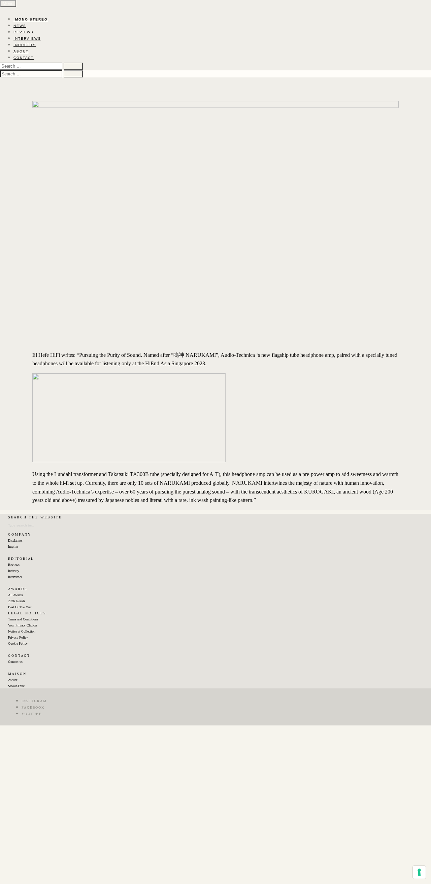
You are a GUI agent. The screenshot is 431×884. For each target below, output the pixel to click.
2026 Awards (16, 601)
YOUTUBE (32, 714)
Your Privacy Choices (22, 625)
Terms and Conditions (23, 619)
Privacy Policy (18, 637)
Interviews (15, 577)
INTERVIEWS (27, 38)
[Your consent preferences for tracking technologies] (419, 872)
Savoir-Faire (16, 686)
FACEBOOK (33, 707)
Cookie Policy (18, 643)
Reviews (14, 565)
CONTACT (23, 58)
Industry (13, 571)
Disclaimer (15, 540)
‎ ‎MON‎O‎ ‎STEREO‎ (30, 19)
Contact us (15, 662)
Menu (8, 3)
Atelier (12, 680)
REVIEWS (23, 32)
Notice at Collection (21, 631)
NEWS (19, 26)
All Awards (15, 595)
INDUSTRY (24, 45)
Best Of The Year (19, 607)
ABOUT (21, 51)
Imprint (13, 546)
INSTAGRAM (34, 701)
